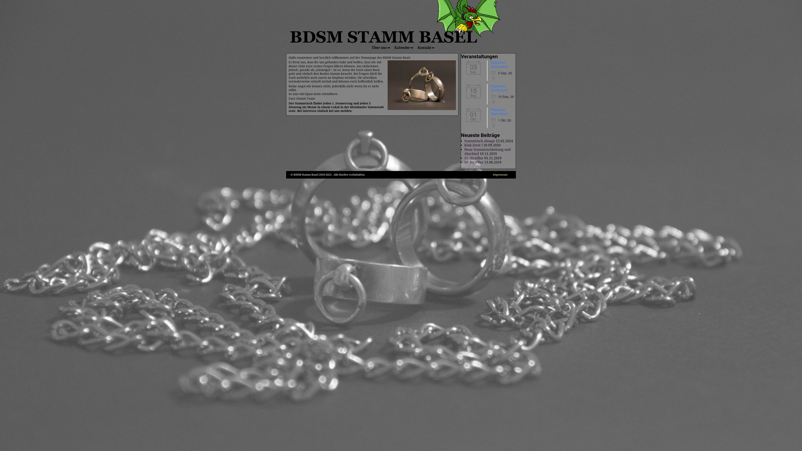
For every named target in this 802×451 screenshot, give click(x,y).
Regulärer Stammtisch (499, 64)
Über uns (379, 48)
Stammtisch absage (479, 141)
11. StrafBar (473, 158)
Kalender (402, 48)
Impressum (500, 174)
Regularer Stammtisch (499, 88)
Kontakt (424, 48)
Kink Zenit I (473, 145)
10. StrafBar (473, 162)
